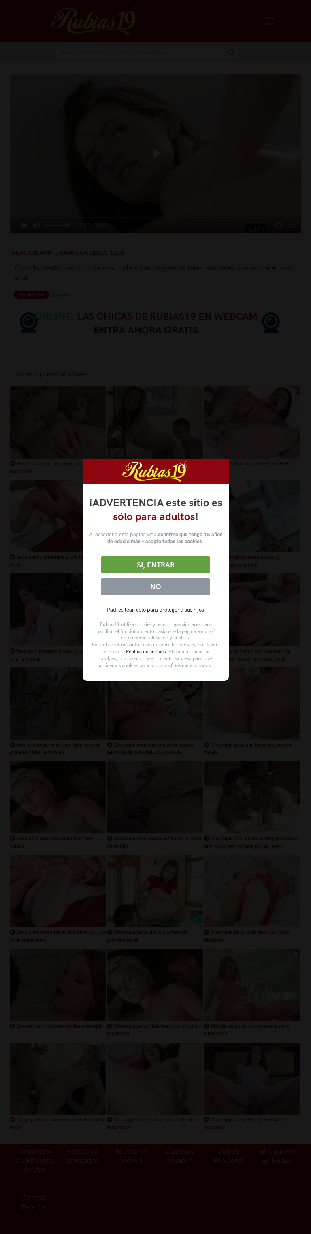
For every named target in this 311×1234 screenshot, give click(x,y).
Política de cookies (146, 651)
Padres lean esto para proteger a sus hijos (155, 610)
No (155, 586)
